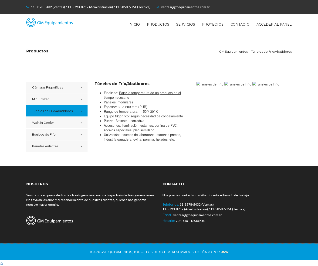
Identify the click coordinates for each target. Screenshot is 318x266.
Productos (158, 24)
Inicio (134, 24)
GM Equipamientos (233, 51)
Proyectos (212, 24)
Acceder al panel (274, 24)
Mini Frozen (41, 99)
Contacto (240, 24)
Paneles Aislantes (45, 146)
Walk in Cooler (43, 122)
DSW (224, 252)
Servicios (185, 24)
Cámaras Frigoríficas (47, 87)
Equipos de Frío (44, 134)
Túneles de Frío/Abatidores (271, 51)
